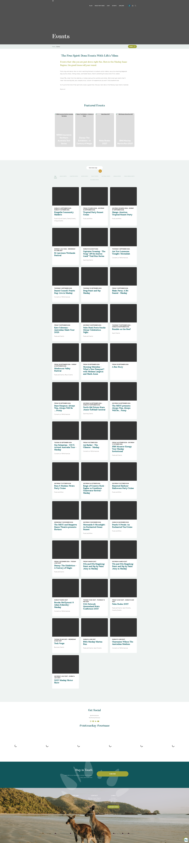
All (55, 176)
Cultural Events (106, 176)
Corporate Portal (113, 807)
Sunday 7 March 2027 (61, 600)
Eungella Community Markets (64, 214)
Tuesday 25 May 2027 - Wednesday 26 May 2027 (65, 640)
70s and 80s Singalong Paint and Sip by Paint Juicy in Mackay (122, 567)
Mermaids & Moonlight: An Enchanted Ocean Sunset (94, 528)
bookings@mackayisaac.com (95, 813)
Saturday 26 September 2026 (121, 403)
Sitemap (113, 798)
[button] (94, 168)
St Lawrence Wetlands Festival (64, 255)
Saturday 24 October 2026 (91, 483)
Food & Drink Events (129, 176)
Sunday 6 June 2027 (89, 639)
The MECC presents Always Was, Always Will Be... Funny (121, 409)
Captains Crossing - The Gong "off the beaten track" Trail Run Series (94, 254)
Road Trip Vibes (100, 5)
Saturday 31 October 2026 (120, 483)
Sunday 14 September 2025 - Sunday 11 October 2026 (63, 209)
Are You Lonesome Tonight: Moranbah (121, 253)
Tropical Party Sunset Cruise (93, 214)
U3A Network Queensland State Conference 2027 (91, 607)
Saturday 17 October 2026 (62, 483)
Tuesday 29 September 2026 (63, 442)
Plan (90, 5)
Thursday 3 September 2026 (121, 249)
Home (53, 46)
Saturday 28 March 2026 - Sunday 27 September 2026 (123, 209)
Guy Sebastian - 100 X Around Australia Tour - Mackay (65, 448)
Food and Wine (87, 218)
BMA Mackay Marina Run (92, 644)
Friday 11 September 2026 (120, 288)
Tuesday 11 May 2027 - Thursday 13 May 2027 (94, 600)
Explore (121, 5)
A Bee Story (117, 368)
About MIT (113, 801)
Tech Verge (59, 644)
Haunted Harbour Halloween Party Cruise (123, 488)
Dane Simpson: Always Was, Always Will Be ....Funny (64, 409)
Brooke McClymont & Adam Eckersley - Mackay (64, 605)
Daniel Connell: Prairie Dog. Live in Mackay (64, 293)
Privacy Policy (113, 799)
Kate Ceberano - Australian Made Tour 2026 (64, 331)
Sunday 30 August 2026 (90, 249)
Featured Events (94, 179)
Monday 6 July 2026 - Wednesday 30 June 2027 (64, 249)
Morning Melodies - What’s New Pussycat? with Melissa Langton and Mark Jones (93, 371)
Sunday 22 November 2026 (120, 522)
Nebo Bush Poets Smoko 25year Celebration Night (94, 331)
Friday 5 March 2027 (89, 561)
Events (114, 5)
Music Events (63, 176)
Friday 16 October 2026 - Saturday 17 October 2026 (123, 443)
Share (131, 46)
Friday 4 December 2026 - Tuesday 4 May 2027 (65, 562)
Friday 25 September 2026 (91, 364)
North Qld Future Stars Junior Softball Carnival (94, 409)
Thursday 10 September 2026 (92, 288)
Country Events (74, 176)
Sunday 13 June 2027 (118, 639)
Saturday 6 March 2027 (119, 561)
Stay (108, 5)
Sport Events (84, 176)
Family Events (94, 176)
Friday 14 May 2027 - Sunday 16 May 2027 (123, 600)
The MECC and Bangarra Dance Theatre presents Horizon (65, 528)
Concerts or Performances (120, 257)
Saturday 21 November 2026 (92, 522)
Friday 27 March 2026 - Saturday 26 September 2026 (93, 209)
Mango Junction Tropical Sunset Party (122, 214)
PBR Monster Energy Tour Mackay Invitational (122, 450)
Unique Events (117, 176)
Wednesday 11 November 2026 (63, 522)
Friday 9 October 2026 (90, 442)
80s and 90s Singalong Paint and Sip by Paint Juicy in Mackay (94, 567)
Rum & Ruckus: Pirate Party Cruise (64, 488)
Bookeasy (89, 840)
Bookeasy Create (104, 840)
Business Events (59, 647)
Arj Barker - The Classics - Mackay (91, 447)
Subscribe (112, 774)
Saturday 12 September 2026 (92, 325)
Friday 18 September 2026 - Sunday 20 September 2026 (65, 365)
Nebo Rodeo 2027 (120, 605)
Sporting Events (88, 260)
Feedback (113, 802)
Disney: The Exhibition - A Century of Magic (65, 568)
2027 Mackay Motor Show (63, 682)
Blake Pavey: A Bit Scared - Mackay (120, 293)
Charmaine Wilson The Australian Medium (122, 644)
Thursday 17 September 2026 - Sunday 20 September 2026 (121, 326)
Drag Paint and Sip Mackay (92, 293)
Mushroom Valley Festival (62, 370)
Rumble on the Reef (121, 330)
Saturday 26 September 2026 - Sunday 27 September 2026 (92, 404)
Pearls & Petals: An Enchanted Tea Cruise (122, 527)
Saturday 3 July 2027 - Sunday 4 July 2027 (64, 677)
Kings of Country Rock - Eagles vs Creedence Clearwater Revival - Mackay (94, 490)
